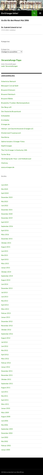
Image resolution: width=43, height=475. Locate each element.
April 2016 (5, 230)
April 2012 (5, 355)
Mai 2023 (4, 201)
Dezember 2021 (7, 210)
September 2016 (7, 226)
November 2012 (7, 326)
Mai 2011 (4, 396)
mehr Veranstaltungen (9, 66)
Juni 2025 (4, 185)
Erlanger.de (5, 124)
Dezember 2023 (7, 197)
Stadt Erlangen (6, 146)
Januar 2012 (5, 367)
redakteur (13, 30)
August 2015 (5, 247)
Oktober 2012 (6, 330)
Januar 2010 (5, 408)
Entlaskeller (5, 116)
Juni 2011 (4, 392)
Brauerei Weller (7, 99)
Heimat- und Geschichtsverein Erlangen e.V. (17, 129)
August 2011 (5, 388)
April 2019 (5, 222)
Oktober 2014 (6, 272)
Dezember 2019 (7, 218)
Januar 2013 (5, 317)
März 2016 (5, 234)
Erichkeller (5, 120)
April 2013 (5, 305)
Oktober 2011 (6, 379)
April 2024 (5, 193)
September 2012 (7, 334)
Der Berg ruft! (6, 107)
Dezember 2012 (7, 321)
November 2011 (7, 375)
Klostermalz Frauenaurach (11, 133)
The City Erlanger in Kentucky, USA (14, 150)
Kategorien (5, 49)
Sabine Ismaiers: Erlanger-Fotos (13, 141)
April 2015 (5, 259)
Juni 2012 (4, 346)
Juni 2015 (4, 251)
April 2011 (5, 400)
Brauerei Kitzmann (8, 90)
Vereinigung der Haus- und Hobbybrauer (16, 159)
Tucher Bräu (5, 154)
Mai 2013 (4, 301)
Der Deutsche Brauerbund (11, 111)
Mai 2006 (4, 425)
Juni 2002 (4, 437)
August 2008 (5, 417)
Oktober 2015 (6, 243)
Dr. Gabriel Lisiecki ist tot (11, 27)
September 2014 (7, 276)
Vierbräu (4, 163)
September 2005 (7, 429)
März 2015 (5, 263)
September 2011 (7, 384)
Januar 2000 (5, 450)
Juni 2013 (4, 297)
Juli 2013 (4, 292)
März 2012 (5, 359)
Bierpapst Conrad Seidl (9, 86)
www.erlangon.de (7, 167)
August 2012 (5, 338)
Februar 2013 (6, 313)
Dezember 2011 (7, 371)
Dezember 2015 (7, 239)
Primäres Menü (40, 13)
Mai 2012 (4, 350)
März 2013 (5, 309)
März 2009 (5, 412)
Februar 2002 (6, 446)
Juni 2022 (4, 206)
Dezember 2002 (7, 433)
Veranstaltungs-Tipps (11, 60)
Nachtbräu (5, 137)
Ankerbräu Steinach (8, 81)
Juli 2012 (4, 342)
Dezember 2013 (7, 288)
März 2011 (5, 404)
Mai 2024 (4, 189)
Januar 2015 (5, 268)
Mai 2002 (4, 441)
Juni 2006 (4, 421)
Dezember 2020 (7, 214)
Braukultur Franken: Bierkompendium (15, 103)
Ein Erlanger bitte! (9, 13)
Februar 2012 (6, 363)
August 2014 (5, 280)
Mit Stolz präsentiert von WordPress (12, 472)
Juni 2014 (4, 284)
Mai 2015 (4, 255)
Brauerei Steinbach (8, 94)
